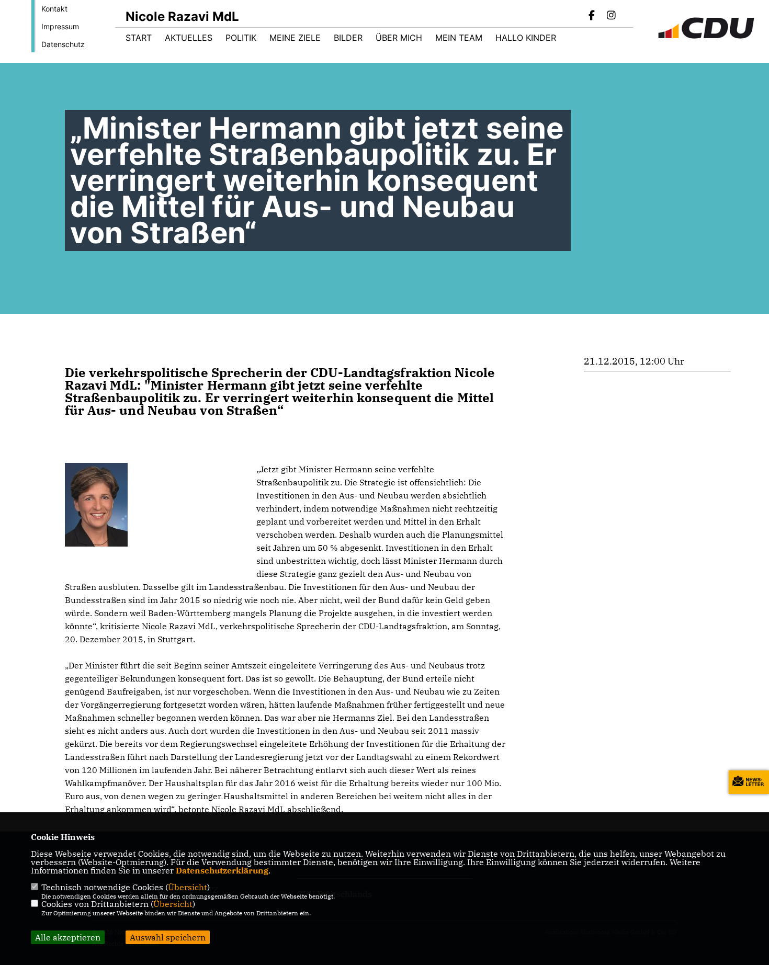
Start (139, 37)
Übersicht (187, 887)
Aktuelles (188, 37)
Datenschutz (63, 44)
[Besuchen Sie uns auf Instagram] (611, 16)
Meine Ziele (295, 37)
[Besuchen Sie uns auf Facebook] (592, 16)
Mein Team (458, 37)
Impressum (60, 26)
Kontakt (54, 8)
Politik (240, 37)
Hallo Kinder (525, 37)
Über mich (399, 37)
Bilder (348, 37)
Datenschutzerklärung (222, 870)
